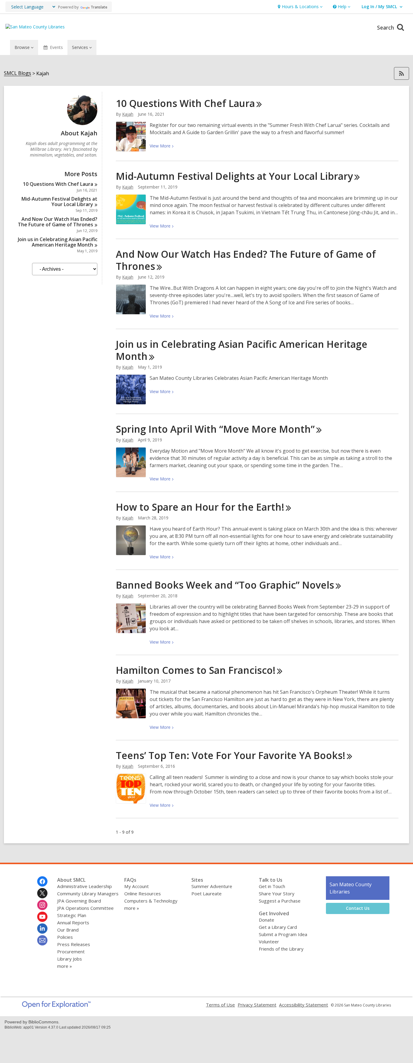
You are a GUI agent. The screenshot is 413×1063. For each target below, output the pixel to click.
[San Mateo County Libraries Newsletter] (42, 940)
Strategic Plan (71, 915)
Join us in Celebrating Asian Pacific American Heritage (57, 242)
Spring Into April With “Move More (215, 428)
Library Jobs (69, 959)
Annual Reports (73, 922)
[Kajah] (82, 123)
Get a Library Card (278, 927)
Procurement (71, 951)
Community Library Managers (88, 893)
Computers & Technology (150, 901)
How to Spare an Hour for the (200, 506)
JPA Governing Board (79, 901)
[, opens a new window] (56, 1006)
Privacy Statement (257, 1005)
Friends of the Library (281, 949)
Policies (65, 937)
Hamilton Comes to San (195, 670)
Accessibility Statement (303, 1005)
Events (56, 47)
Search (386, 27)
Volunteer (269, 942)
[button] (299, 7)
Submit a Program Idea (283, 934)
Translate (99, 7)
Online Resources (142, 893)
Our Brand (68, 930)
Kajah (127, 114)
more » (64, 966)
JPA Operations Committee (85, 908)
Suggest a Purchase (280, 901)
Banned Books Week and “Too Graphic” (225, 584)
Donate (266, 920)
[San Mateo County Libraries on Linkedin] (42, 928)
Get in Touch (272, 886)
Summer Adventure (211, 886)
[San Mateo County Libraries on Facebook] (42, 881)
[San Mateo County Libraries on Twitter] (42, 893)
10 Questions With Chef (58, 184)
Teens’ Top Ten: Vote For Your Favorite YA (230, 755)
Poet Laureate (206, 893)
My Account (136, 886)
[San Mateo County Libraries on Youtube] (42, 917)
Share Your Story (276, 893)
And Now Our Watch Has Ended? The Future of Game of (57, 222)
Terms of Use (220, 1005)
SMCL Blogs (17, 73)
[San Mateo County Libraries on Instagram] (42, 905)
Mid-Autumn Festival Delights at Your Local (59, 201)
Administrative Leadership (84, 886)
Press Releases (73, 944)
